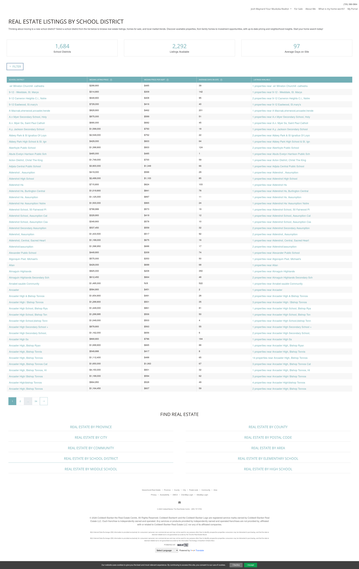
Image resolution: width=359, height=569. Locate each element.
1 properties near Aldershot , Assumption (275, 172)
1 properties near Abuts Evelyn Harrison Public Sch (281, 154)
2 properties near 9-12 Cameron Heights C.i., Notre (281, 98)
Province (167, 490)
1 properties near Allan (265, 265)
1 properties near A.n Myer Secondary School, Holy (281, 117)
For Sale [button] (298, 8)
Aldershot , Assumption (22, 172)
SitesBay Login (202, 494)
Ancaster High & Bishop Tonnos (26, 296)
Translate (200, 550)
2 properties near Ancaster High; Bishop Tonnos (279, 388)
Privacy (154, 494)
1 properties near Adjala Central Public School (278, 166)
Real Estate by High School (268, 469)
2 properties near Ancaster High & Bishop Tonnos (280, 296)
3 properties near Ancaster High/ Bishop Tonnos (279, 376)
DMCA (175, 494)
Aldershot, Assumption (21, 234)
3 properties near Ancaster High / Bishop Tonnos (279, 302)
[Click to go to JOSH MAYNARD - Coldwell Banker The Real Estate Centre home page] (14, 5)
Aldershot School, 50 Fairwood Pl (27, 209)
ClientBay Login (187, 494)
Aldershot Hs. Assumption (23, 197)
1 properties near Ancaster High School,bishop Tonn (281, 320)
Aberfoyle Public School (22, 147)
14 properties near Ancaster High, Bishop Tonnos (280, 357)
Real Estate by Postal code (268, 437)
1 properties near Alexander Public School (276, 252)
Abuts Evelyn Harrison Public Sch (28, 154)
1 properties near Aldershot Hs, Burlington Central (280, 191)
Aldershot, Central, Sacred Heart (27, 240)
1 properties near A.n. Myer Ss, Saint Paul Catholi (280, 123)
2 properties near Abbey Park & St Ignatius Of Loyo (281, 135)
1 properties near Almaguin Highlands (273, 271)
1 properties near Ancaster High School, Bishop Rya (281, 308)
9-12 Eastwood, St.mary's (23, 104)
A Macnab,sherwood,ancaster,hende (29, 110)
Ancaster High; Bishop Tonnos (26, 388)
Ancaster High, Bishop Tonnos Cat (28, 364)
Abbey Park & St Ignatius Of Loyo (27, 135)
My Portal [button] (353, 8)
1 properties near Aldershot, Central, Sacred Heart (280, 240)
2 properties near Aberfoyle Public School (275, 147)
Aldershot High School (21, 178)
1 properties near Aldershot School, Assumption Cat (281, 215)
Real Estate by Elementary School (268, 458)
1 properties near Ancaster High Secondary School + (282, 327)
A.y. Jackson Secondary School (26, 129)
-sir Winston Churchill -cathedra (26, 86)
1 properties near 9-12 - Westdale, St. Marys (277, 92)
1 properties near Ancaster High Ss (272, 339)
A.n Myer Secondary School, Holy (28, 117)
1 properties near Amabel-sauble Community (277, 283)
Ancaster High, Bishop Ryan (25, 345)
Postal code (193, 490)
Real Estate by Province (91, 427)
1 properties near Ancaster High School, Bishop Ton (281, 314)
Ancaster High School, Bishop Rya (28, 308)
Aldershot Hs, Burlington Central (27, 191)
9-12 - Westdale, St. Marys (24, 92)
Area (215, 490)
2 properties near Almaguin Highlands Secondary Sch (282, 277)
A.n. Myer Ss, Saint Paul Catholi (27, 123)
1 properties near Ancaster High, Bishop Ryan (278, 345)
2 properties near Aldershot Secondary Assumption (281, 228)
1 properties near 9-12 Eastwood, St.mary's (276, 104)
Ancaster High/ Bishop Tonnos (26, 376)
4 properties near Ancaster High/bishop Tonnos (278, 382)
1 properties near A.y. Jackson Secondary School (280, 129)
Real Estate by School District (91, 458)
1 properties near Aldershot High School (274, 178)
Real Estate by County (268, 427)
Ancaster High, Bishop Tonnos (26, 357)
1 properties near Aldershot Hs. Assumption (276, 197)
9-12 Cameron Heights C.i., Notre (27, 98)
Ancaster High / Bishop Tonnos (26, 302)
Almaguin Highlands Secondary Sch (29, 277)
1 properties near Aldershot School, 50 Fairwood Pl (281, 209)
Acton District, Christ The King (26, 160)
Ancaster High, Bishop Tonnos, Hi (28, 370)
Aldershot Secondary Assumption (27, 228)
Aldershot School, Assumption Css (28, 222)
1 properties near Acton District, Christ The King (279, 160)
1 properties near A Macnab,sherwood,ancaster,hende (282, 110)
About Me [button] (310, 8)
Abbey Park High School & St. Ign (28, 141)
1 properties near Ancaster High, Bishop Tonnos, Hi (281, 370)
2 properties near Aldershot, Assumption (275, 234)
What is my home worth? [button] (331, 8)
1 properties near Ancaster (267, 290)
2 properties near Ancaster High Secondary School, (281, 333)
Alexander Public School (22, 252)
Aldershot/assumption (21, 246)
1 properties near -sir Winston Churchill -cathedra (280, 86)
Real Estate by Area (268, 448)
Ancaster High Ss (18, 339)
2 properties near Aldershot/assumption (274, 246)
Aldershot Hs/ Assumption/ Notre (27, 203)
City (184, 490)
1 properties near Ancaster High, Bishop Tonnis (278, 351)
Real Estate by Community (91, 448)
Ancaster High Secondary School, (28, 333)
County (177, 490)
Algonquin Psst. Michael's (23, 259)
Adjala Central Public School (25, 166)
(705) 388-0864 (350, 4)
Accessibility (164, 494)
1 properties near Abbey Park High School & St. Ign (281, 141)
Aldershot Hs (16, 184)
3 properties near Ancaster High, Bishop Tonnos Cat (281, 364)
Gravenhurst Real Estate (151, 490)
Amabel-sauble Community (24, 283)
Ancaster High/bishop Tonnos (25, 382)
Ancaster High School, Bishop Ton (28, 314)
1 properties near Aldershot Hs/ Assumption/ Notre (280, 203)
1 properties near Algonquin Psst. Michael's (276, 259)
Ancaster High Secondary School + (28, 327)
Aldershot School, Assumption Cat (28, 215)
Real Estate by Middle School (91, 469)
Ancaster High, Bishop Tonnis (25, 351)
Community (206, 490)
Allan (12, 265)
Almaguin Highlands (20, 271)
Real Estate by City (91, 437)
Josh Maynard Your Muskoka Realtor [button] (270, 8)
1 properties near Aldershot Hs (269, 184)
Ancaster (14, 290)
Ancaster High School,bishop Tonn (28, 320)
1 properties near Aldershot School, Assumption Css (281, 222)
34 (36, 401)
